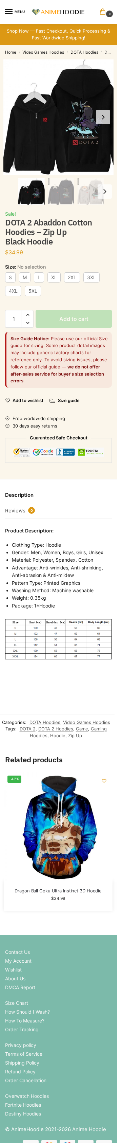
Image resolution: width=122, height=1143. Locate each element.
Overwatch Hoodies (27, 1096)
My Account (18, 961)
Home (10, 52)
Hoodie (57, 735)
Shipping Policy (22, 1063)
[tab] (58, 495)
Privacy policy (20, 1045)
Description (19, 495)
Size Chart (16, 1003)
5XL (32, 291)
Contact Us (17, 952)
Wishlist (13, 970)
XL (54, 277)
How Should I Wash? (27, 1012)
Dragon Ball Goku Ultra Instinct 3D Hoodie (58, 890)
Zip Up (75, 735)
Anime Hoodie (89, 1129)
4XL (13, 291)
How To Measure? (24, 1020)
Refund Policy (20, 1071)
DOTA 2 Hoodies (55, 728)
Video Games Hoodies (43, 52)
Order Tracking (22, 1029)
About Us (15, 978)
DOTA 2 (28, 728)
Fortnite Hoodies (23, 1105)
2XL (72, 277)
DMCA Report (20, 987)
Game (82, 728)
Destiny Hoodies (23, 1114)
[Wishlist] (104, 781)
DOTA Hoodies (84, 52)
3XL (91, 277)
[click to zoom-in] (61, 117)
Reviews (19, 510)
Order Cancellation (25, 1080)
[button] (104, 12)
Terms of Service (23, 1054)
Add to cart (73, 318)
